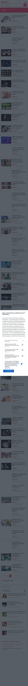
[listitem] (14, 341)
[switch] (22, 344)
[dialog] (14, 343)
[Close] (24, 313)
